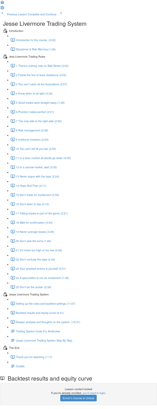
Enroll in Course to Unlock (78, 398)
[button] (2, 3)
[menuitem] (2, 9)
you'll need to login (94, 393)
